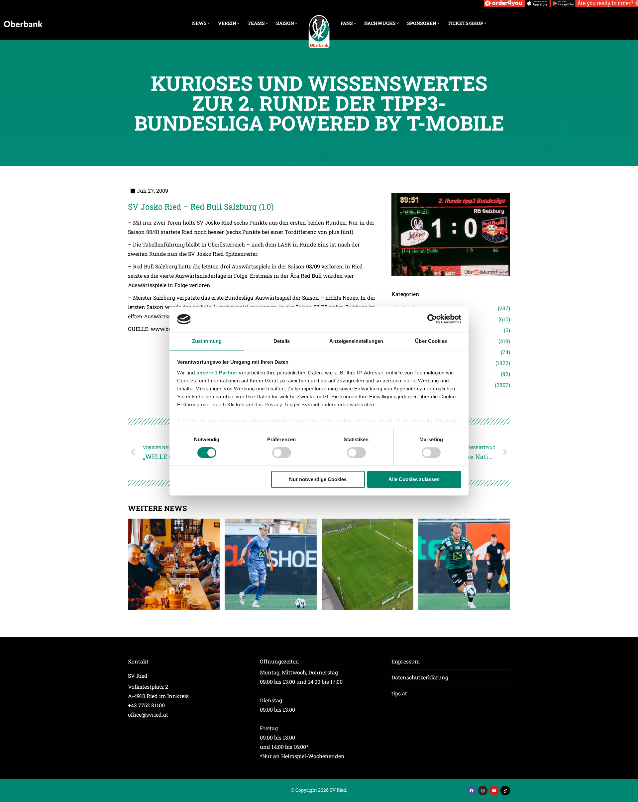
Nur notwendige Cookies (318, 479)
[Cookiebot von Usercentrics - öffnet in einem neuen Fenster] (432, 319)
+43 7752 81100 (146, 705)
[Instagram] (483, 790)
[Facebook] (472, 790)
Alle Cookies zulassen (414, 479)
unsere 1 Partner (217, 372)
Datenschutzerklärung (419, 677)
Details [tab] (281, 341)
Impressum (405, 661)
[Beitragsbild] (174, 564)
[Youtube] (494, 790)
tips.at (399, 693)
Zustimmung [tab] (207, 341)
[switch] (281, 453)
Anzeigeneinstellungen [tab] (356, 341)
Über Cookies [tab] (431, 341)
